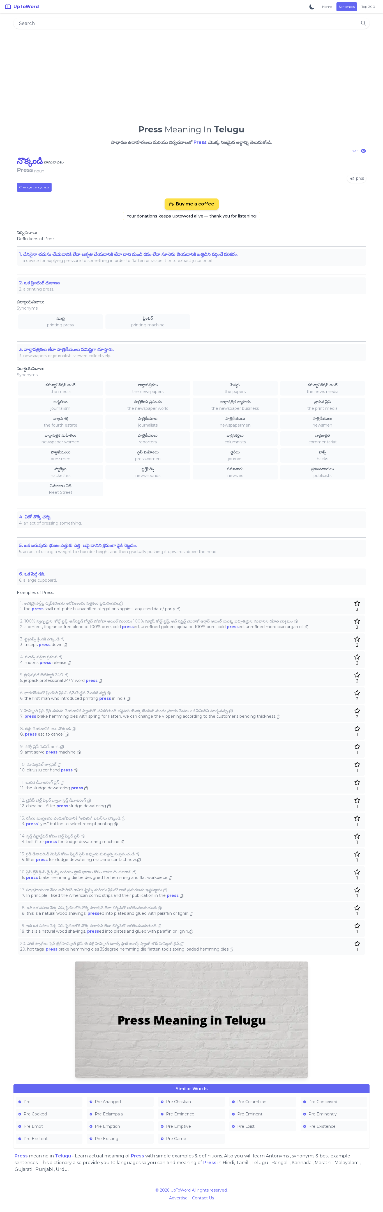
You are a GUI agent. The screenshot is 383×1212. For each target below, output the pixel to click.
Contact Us (203, 1198)
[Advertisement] (191, 74)
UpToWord (180, 1190)
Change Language (34, 187)
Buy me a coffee (195, 204)
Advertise (178, 1198)
